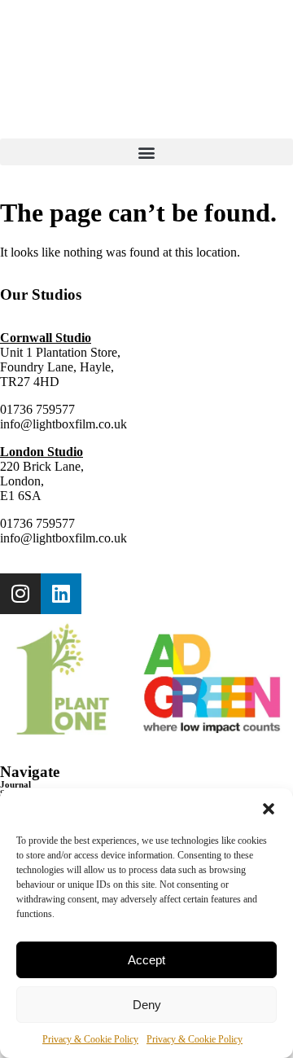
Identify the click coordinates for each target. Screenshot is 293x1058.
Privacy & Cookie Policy (90, 1039)
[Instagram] (20, 593)
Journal (15, 784)
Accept (146, 960)
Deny (147, 1005)
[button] (268, 809)
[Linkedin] (61, 593)
